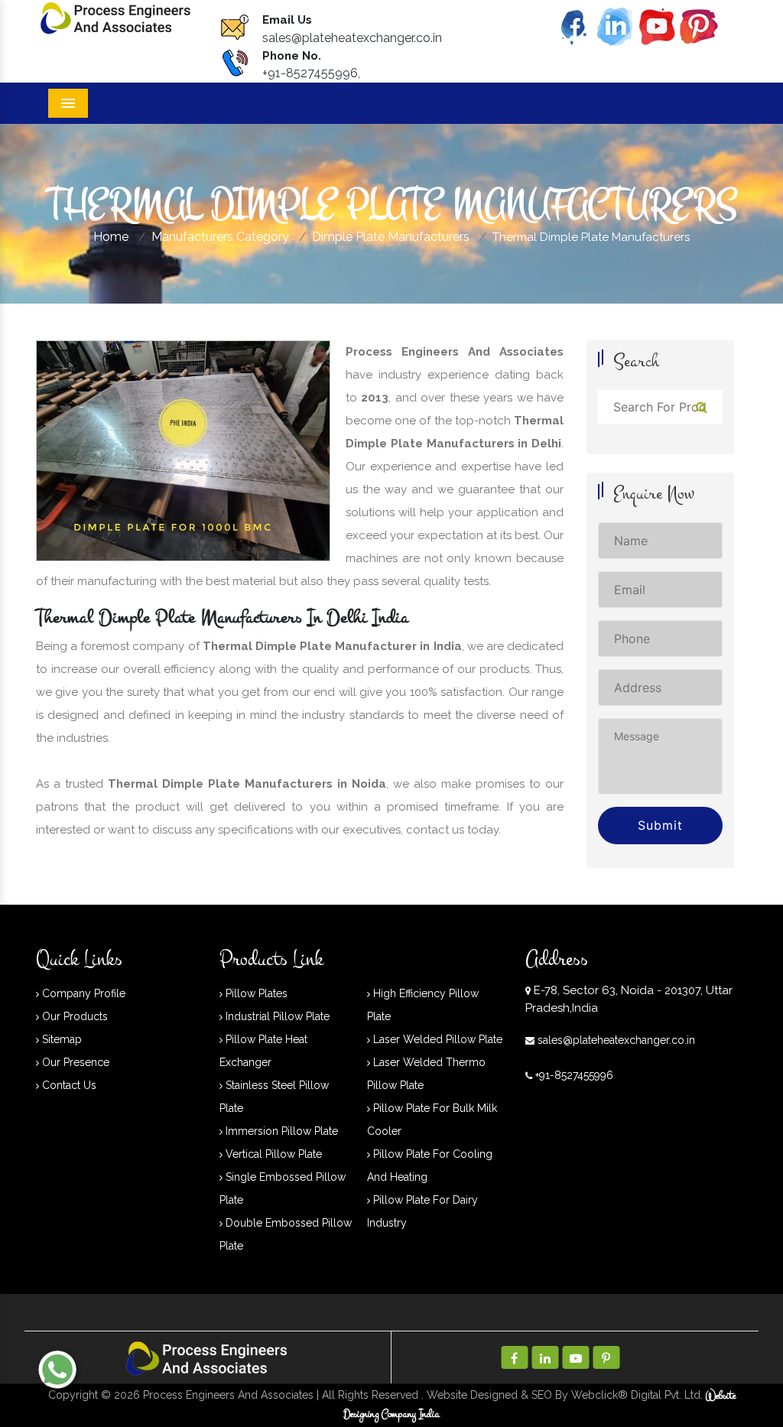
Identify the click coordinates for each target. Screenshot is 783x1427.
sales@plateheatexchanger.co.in (352, 38)
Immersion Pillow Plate (280, 1131)
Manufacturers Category (220, 236)
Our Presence (74, 1062)
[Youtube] (657, 25)
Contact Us (67, 1085)
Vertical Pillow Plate (272, 1154)
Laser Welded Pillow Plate (436, 1039)
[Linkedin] (615, 25)
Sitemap (60, 1039)
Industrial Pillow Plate (276, 1016)
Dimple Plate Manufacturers (390, 236)
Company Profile (82, 993)
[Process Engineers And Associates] (116, 17)
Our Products (73, 1016)
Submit (660, 825)
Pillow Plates (255, 993)
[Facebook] (573, 25)
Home (110, 236)
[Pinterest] (699, 25)
